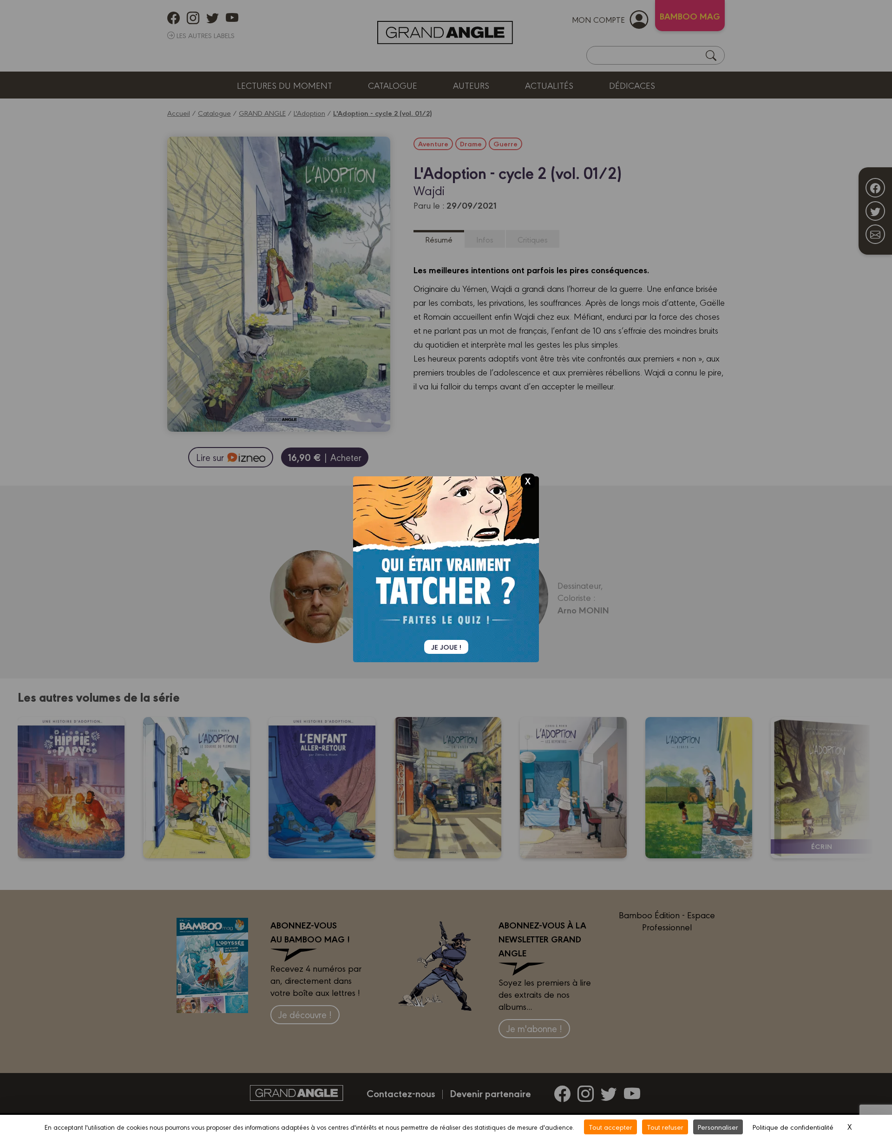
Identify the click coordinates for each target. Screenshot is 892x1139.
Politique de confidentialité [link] (793, 1127)
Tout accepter (610, 1127)
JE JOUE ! (446, 647)
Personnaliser (718, 1127)
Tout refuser (665, 1127)
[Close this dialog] (528, 480)
